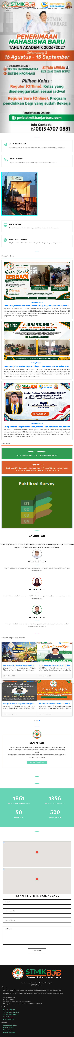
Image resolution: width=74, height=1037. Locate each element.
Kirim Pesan (37, 951)
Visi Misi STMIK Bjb (9, 1009)
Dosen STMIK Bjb (8, 1019)
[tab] (34, 720)
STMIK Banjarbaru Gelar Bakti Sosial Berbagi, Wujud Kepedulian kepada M (36, 305)
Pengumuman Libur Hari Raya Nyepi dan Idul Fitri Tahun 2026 (23, 665)
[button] (16, 8)
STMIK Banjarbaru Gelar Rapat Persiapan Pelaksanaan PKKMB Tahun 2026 (36, 366)
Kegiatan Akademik (8, 1027)
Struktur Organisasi (8, 1017)
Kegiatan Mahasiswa (9, 1032)
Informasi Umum (8, 1030)
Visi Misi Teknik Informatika (11, 1012)
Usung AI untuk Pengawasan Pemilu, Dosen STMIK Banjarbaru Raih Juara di (37, 426)
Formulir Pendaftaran (37, 762)
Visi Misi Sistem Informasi (10, 1014)
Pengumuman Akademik (10, 1025)
